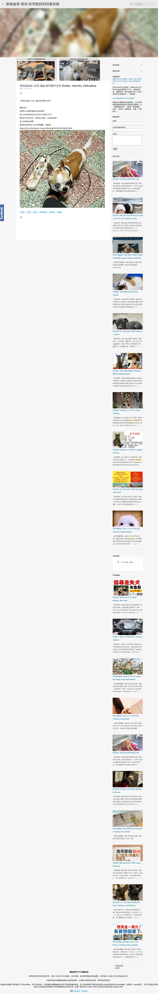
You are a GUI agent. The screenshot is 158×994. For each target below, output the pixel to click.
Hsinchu (52, 212)
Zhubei (59, 212)
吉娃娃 (22, 212)
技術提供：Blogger (80, 991)
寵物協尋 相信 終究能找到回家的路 (33, 4)
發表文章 (119, 966)
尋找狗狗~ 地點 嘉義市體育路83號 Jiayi (126, 179)
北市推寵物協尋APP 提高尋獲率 (123, 98)
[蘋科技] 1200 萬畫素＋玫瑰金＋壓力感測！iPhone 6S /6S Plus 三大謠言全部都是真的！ (127, 81)
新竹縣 (35, 212)
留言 (118, 968)
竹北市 (29, 212)
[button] (21, 93)
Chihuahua (43, 212)
